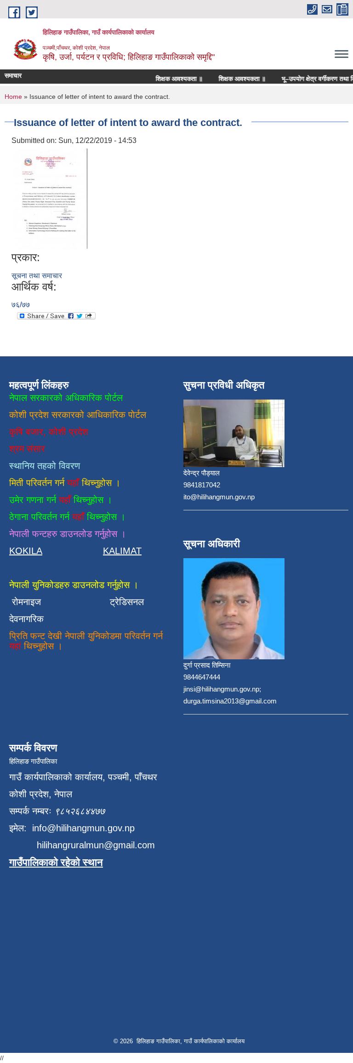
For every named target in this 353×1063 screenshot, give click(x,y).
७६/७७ (20, 305)
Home (13, 96)
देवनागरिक (26, 619)
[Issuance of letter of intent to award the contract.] (50, 198)
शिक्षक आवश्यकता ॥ (172, 78)
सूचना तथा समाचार (36, 276)
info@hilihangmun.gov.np (83, 828)
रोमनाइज (32, 602)
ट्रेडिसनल (124, 602)
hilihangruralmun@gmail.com (96, 845)
